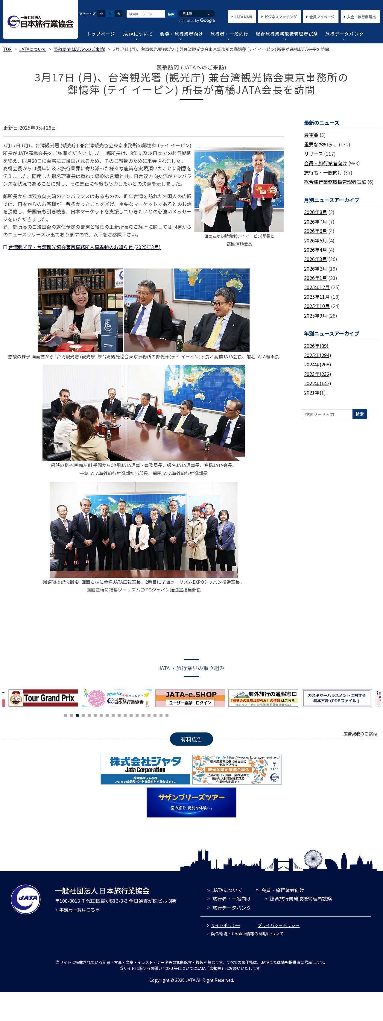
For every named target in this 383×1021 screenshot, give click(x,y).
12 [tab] (131, 715)
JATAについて (137, 34)
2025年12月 (317, 287)
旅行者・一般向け (229, 34)
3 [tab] (77, 715)
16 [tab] (155, 715)
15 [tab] (149, 715)
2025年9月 (315, 315)
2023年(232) (317, 373)
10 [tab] (119, 715)
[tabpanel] (118, 698)
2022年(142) (317, 383)
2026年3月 (315, 259)
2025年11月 (317, 296)
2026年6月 (315, 230)
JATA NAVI (243, 16)
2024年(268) (317, 364)
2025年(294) (317, 355)
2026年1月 (315, 277)
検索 (171, 13)
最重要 (311, 134)
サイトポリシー (225, 925)
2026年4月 (315, 249)
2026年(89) (316, 345)
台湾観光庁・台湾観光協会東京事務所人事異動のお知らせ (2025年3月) (84, 247)
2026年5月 (315, 240)
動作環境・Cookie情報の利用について (247, 934)
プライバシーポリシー (279, 925)
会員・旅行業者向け (181, 34)
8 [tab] (107, 715)
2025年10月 (317, 306)
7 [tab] (101, 715)
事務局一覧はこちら (79, 909)
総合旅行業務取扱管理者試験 (287, 34)
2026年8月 (315, 212)
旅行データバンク (344, 34)
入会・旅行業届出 (361, 16)
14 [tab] (143, 715)
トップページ (100, 34)
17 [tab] (161, 715)
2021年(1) (315, 392)
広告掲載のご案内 (360, 734)
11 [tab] (125, 715)
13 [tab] (137, 715)
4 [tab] (83, 715)
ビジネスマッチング (281, 16)
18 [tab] (167, 715)
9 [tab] (113, 715)
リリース (313, 153)
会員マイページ (322, 16)
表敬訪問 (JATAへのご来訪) (79, 49)
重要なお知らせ (321, 144)
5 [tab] (89, 715)
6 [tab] (95, 715)
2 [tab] (71, 715)
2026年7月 (315, 221)
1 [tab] (65, 715)
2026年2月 (315, 268)
